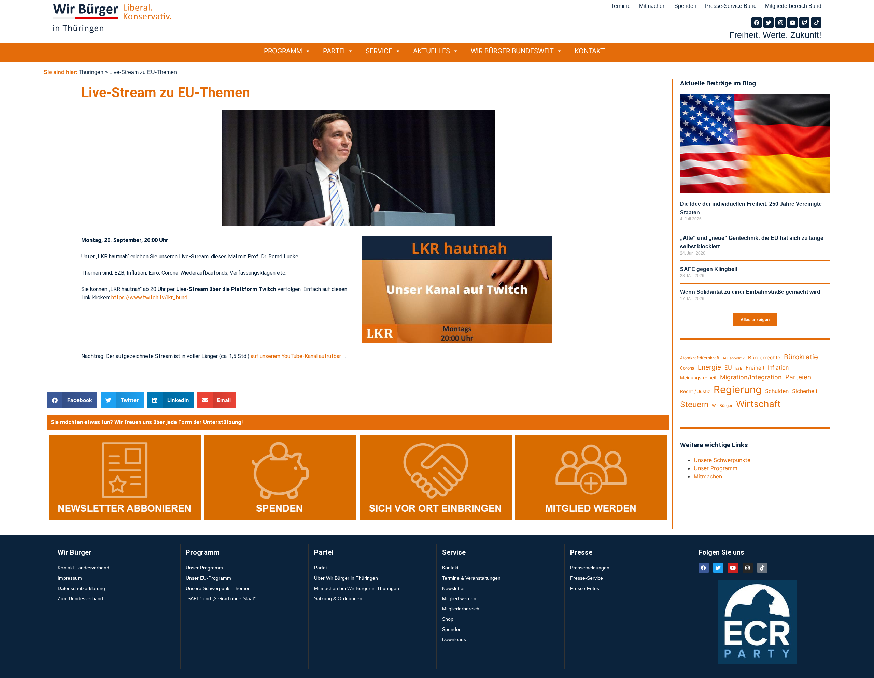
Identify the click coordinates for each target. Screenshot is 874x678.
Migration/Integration (751, 377)
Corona (687, 368)
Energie (709, 367)
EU (728, 367)
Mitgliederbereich (460, 608)
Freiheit (755, 368)
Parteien (798, 377)
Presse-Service (586, 578)
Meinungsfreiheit (698, 377)
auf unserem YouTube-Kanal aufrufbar (296, 356)
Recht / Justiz (695, 391)
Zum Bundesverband (80, 598)
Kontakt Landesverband (83, 568)
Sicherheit (805, 391)
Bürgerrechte (764, 358)
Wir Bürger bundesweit (512, 51)
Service (379, 51)
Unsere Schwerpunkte (722, 460)
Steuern (694, 404)
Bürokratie (801, 356)
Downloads (454, 639)
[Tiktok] (816, 22)
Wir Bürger (722, 405)
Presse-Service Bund (731, 6)
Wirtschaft (758, 404)
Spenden (685, 6)
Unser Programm (715, 468)
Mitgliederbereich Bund (793, 6)
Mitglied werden (459, 598)
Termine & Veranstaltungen (471, 578)
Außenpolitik (734, 358)
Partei (334, 51)
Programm (283, 51)
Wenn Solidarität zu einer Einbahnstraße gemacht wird (750, 292)
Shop (447, 619)
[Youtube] (792, 22)
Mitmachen (652, 6)
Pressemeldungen (589, 568)
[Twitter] (768, 22)
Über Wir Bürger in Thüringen (346, 578)
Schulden (777, 391)
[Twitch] (804, 22)
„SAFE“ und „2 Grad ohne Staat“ (221, 598)
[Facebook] (756, 22)
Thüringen (91, 72)
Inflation (778, 367)
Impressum (70, 578)
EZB (738, 368)
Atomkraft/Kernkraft (699, 357)
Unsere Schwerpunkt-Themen (218, 588)
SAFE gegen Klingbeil (708, 269)
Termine (621, 6)
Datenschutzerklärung (81, 588)
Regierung (738, 389)
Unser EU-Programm (208, 578)
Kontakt (590, 51)
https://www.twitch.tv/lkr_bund (149, 297)
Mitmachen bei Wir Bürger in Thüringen (356, 588)
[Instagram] (780, 22)
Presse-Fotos (584, 588)
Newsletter (453, 588)
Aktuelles (431, 51)
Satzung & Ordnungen (338, 598)
